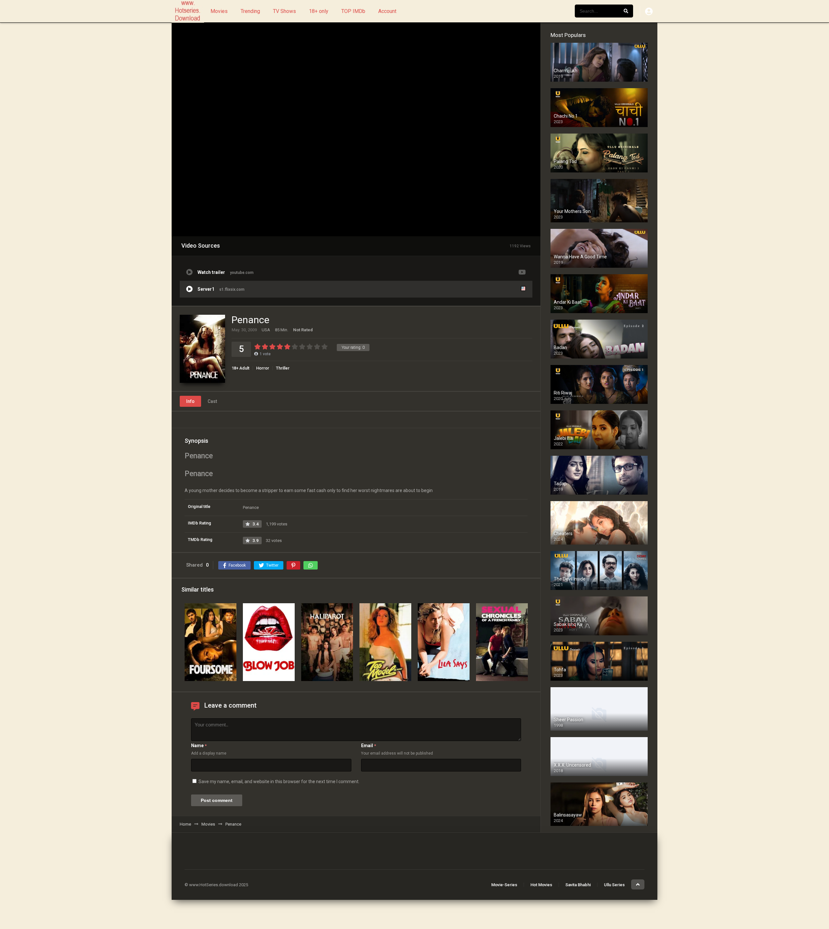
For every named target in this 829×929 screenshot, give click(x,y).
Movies (219, 11)
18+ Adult (240, 368)
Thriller (283, 368)
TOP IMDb (353, 11)
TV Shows (284, 11)
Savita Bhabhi (578, 884)
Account (387, 11)
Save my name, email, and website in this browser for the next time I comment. (279, 781)
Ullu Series (614, 884)
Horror (262, 368)
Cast (212, 401)
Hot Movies (541, 884)
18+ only (318, 11)
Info (190, 401)
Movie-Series (504, 884)
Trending (250, 11)
